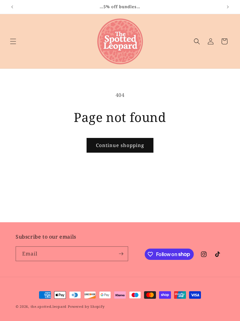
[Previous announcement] (12, 7)
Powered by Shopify (86, 306)
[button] (13, 41)
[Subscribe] (121, 253)
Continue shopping (120, 145)
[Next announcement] (228, 7)
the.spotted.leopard (49, 306)
